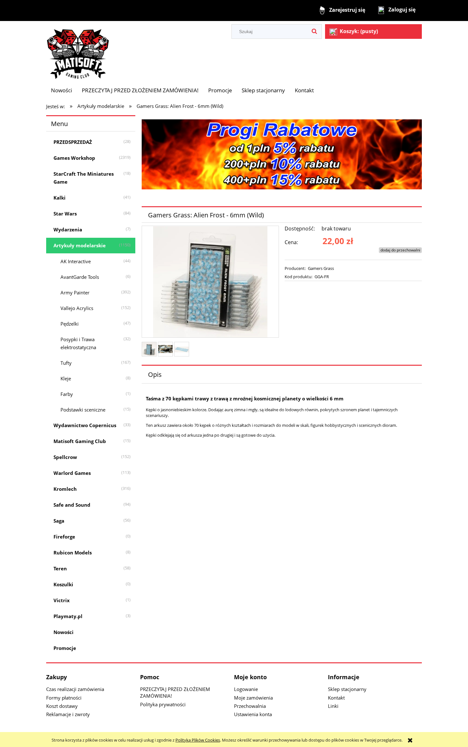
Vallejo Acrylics (76, 308)
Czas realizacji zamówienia (75, 689)
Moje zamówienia (253, 697)
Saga (58, 521)
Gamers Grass (321, 268)
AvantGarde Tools (79, 277)
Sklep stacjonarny (347, 689)
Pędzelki (69, 324)
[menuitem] (61, 90)
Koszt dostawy (62, 706)
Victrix (61, 600)
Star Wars (65, 213)
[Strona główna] (78, 51)
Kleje (65, 378)
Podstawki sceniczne (82, 409)
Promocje (64, 648)
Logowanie (246, 689)
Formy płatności (64, 697)
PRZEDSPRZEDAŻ (72, 142)
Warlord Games (72, 473)
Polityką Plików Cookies (197, 740)
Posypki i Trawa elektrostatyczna (78, 343)
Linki (333, 706)
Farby (66, 394)
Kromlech (65, 489)
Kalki (59, 197)
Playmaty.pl (67, 616)
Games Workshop (74, 158)
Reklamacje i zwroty (68, 714)
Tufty (66, 363)
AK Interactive (75, 261)
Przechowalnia (250, 706)
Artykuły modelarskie (79, 245)
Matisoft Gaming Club (79, 441)
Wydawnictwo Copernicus (84, 425)
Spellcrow (65, 457)
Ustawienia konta (253, 714)
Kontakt (336, 697)
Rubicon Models (72, 552)
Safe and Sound (71, 505)
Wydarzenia (67, 229)
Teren (60, 568)
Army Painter (74, 292)
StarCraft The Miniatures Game (83, 178)
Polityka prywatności (163, 704)
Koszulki (63, 584)
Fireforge (64, 536)
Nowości (63, 632)
